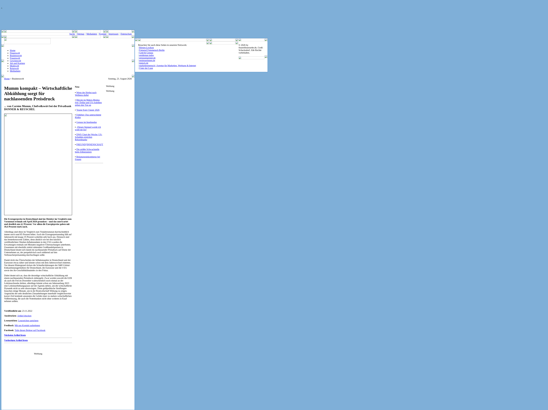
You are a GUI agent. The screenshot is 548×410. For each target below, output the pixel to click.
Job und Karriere (17, 63)
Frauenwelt (15, 58)
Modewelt (14, 66)
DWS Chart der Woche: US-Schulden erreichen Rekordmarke (88, 137)
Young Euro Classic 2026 (87, 110)
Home (12, 50)
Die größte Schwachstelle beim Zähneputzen (87, 150)
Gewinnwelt (15, 61)
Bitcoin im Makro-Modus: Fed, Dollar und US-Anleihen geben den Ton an (88, 102)
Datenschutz (126, 34)
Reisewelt (14, 68)
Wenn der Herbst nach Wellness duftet (85, 93)
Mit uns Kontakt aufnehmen (27, 325)
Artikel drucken (24, 316)
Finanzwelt (15, 53)
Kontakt (102, 34)
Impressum (113, 34)
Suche (72, 34)
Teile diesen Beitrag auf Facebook (30, 330)
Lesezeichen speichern (28, 320)
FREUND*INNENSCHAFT (89, 144)
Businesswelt (16, 55)
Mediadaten (91, 34)
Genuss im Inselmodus (86, 122)
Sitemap (80, 34)
